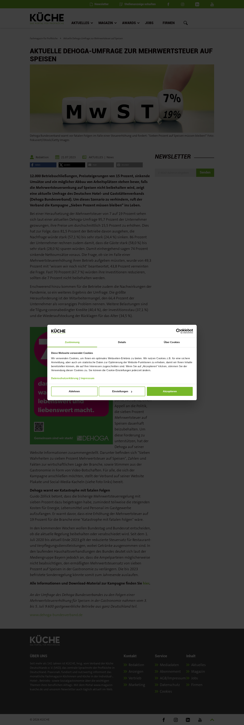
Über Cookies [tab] (172, 342)
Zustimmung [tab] (72, 342)
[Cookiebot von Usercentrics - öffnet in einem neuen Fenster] (178, 331)
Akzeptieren (170, 391)
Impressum (87, 378)
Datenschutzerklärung (65, 378)
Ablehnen (74, 391)
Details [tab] (122, 342)
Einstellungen (120, 391)
